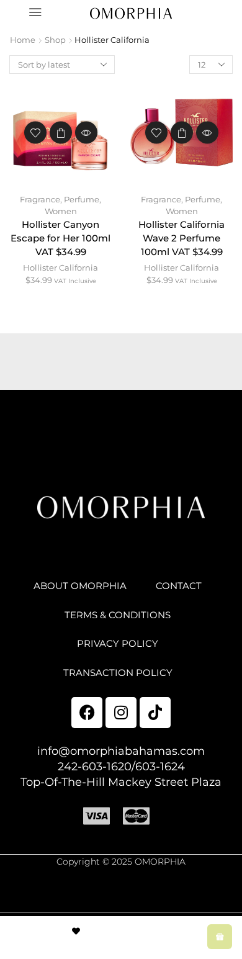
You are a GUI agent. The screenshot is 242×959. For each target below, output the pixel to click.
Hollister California (60, 267)
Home (22, 40)
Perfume (81, 199)
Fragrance (40, 199)
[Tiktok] (155, 712)
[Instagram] (121, 712)
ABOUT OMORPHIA (80, 586)
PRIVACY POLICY (117, 643)
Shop (55, 40)
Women (61, 211)
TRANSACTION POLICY (118, 672)
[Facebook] (86, 712)
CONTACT (179, 586)
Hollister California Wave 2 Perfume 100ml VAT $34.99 (181, 238)
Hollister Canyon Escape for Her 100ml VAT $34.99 (60, 238)
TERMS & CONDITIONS (118, 615)
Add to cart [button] (61, 133)
